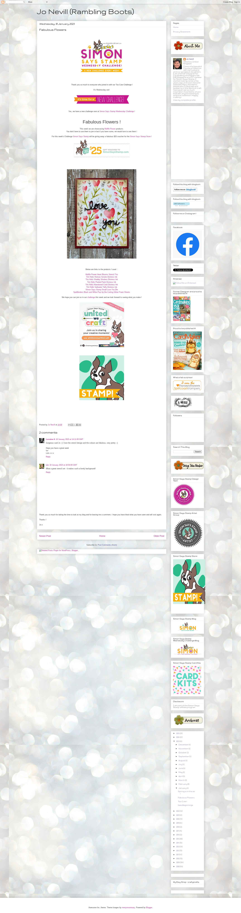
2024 (178, 737)
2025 (178, 733)
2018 (177, 827)
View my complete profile (184, 100)
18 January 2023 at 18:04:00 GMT (63, 465)
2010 (177, 858)
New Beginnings (185, 805)
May (181, 772)
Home (102, 536)
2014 (178, 843)
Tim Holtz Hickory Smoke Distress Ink (101, 277)
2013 (177, 847)
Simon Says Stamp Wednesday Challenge (117, 111)
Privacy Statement (181, 32)
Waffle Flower (109, 129)
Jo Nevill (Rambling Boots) (85, 11)
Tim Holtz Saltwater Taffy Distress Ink (101, 287)
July (181, 764)
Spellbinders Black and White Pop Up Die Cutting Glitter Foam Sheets (101, 292)
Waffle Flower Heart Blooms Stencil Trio (101, 274)
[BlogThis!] (72, 424)
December (184, 744)
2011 (177, 854)
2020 (178, 819)
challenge (91, 297)
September (184, 756)
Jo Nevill (190, 59)
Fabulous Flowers (186, 798)
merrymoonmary (128, 907)
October (183, 752)
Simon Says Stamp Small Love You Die (102, 290)
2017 (177, 831)
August (182, 760)
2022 (178, 811)
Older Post (159, 536)
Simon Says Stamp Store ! (141, 136)
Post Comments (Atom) (107, 545)
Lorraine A (50, 439)
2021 (177, 815)
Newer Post (45, 536)
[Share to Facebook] (77, 424)
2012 (177, 850)
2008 (178, 866)
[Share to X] (74, 424)
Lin (47, 465)
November (184, 749)
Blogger (149, 907)
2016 (177, 835)
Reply (48, 457)
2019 (177, 823)
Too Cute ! (182, 801)
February (183, 784)
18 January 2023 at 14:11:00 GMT (69, 439)
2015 (177, 839)
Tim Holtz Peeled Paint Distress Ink (101, 282)
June (181, 768)
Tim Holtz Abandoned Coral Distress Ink (101, 285)
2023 (178, 741)
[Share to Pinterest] (80, 424)
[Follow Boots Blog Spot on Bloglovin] (185, 191)
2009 (178, 862)
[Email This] (69, 424)
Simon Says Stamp (81, 136)
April (181, 776)
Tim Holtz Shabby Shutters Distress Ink (102, 279)
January (183, 788)
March (182, 780)
